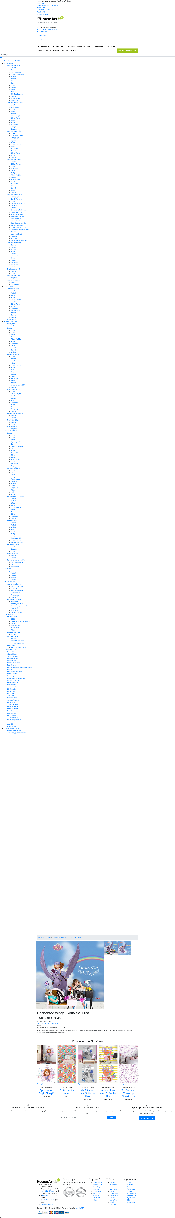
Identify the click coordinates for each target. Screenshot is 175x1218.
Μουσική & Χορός (17, 234)
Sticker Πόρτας (16, 164)
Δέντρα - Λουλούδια (17, 74)
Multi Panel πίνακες (13, 389)
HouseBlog (96, 1187)
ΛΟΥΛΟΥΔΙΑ (15, 628)
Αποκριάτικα (15, 595)
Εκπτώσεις (14, 601)
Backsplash (15, 262)
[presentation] (37, 1075)
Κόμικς (13, 89)
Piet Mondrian (11, 689)
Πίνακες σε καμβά (13, 354)
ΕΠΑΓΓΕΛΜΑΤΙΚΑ (111, 46)
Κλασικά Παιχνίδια (17, 225)
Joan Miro (10, 695)
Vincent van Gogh (13, 656)
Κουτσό (13, 232)
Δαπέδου (14, 260)
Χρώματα (14, 249)
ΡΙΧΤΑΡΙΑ (14, 634)
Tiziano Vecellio (12, 704)
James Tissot (11, 713)
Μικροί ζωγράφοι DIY (18, 385)
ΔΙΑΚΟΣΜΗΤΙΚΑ (9, 614)
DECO (13, 619)
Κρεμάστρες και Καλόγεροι (15, 496)
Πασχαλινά (14, 597)
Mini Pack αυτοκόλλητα (14, 269)
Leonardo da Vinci (13, 658)
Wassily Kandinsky (13, 680)
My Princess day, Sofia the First (87, 1093)
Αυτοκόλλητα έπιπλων (14, 194)
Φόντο (13, 455)
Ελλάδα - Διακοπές (17, 446)
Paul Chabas (11, 715)
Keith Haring (11, 691)
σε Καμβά (14, 326)
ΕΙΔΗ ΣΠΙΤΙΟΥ (12, 617)
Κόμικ (13, 146)
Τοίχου (13, 258)
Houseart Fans (97, 1184)
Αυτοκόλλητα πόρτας (14, 159)
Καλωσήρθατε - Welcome (19, 240)
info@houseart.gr (48, 1204)
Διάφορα (13, 96)
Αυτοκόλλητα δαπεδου (14, 221)
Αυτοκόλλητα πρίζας (13, 275)
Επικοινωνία (97, 1191)
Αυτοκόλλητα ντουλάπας (15, 103)
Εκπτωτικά (14, 588)
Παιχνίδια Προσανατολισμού (20, 229)
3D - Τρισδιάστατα (17, 94)
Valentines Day (16, 593)
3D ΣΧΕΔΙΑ (99, 46)
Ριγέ (12, 492)
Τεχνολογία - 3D (16, 310)
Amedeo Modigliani (13, 700)
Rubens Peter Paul (13, 663)
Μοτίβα (13, 155)
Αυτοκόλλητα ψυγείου (14, 131)
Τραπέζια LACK (16, 218)
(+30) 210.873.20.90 (48, 1191)
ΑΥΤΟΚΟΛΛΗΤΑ (43, 46)
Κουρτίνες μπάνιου (13, 544)
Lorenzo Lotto (11, 726)
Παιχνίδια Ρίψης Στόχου (18, 227)
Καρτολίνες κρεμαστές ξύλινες (20, 606)
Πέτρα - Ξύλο (15, 488)
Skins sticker (15, 284)
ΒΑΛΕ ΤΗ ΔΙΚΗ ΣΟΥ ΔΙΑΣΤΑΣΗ (47, 1023)
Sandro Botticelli (12, 717)
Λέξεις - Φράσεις (12, 571)
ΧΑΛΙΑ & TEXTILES (13, 632)
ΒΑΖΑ (13, 623)
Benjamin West (12, 698)
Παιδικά (13, 68)
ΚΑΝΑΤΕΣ (14, 639)
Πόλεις (13, 85)
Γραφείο (13, 575)
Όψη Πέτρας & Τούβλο (18, 203)
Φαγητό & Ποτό (16, 459)
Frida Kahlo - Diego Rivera (16, 678)
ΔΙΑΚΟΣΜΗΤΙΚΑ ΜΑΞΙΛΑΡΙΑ (20, 621)
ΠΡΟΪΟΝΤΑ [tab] (5, 60)
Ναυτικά (13, 76)
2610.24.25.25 (52, 29)
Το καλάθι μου (131, 1195)
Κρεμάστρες (15, 100)
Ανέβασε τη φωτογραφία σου (16, 733)
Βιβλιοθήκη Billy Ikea (18, 216)
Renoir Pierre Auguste (14, 671)
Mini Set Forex (12, 426)
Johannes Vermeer (13, 722)
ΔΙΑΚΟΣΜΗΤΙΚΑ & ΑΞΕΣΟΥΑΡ (48, 51)
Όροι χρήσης (114, 1195)
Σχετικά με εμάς (97, 1182)
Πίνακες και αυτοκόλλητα (15, 413)
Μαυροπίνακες (15, 98)
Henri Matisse (11, 684)
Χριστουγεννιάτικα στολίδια (16, 560)
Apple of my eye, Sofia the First (108, 1093)
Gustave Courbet (12, 709)
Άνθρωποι (14, 378)
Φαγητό (13, 151)
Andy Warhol (11, 687)
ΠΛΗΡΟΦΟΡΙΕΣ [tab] (17, 60)
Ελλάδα (13, 111)
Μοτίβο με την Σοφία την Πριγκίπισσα (129, 1093)
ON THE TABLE (12, 636)
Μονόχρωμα (15, 107)
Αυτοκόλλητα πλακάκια (14, 256)
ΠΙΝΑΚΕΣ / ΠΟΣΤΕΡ (10, 321)
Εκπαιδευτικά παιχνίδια (18, 223)
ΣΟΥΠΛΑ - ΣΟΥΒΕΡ (17, 641)
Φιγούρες (14, 92)
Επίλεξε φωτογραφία (14, 730)
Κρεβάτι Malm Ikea (17, 214)
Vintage (13, 127)
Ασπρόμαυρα (15, 479)
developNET (80, 1208)
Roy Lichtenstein (12, 682)
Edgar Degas (11, 702)
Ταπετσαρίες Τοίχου (13, 289)
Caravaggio (11, 676)
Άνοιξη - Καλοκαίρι (17, 586)
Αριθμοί (13, 247)
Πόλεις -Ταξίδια (16, 507)
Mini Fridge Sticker (17, 135)
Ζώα (12, 81)
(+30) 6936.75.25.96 (48, 1200)
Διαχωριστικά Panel (13, 468)
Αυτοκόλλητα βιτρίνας (14, 584)
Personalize (15, 566)
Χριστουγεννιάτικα (17, 562)
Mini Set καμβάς (12, 420)
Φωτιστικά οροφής (13, 553)
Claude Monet (11, 654)
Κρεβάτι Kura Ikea (17, 212)
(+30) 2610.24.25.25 (48, 1195)
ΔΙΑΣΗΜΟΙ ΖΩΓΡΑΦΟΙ (69, 51)
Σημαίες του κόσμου (17, 542)
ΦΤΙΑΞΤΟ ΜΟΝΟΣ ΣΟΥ (128, 51)
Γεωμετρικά (14, 481)
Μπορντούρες (11, 319)
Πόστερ (9, 328)
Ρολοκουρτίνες (12, 520)
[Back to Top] (0, 1217)
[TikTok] (87, 835)
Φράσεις (13, 78)
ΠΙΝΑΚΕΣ (70, 46)
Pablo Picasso (12, 674)
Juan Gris (10, 724)
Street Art (14, 380)
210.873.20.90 (41, 29)
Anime (13, 70)
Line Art (13, 105)
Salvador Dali (11, 660)
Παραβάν (10, 433)
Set (12, 564)
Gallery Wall (11, 324)
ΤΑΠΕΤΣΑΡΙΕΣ (58, 46)
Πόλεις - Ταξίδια (16, 116)
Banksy (13, 87)
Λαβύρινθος (15, 236)
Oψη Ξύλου (14, 205)
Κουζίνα (13, 577)
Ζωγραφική (14, 124)
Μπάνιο (13, 579)
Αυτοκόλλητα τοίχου (13, 65)
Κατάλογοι (96, 1189)
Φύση (13, 122)
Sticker (13, 282)
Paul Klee (10, 693)
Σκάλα (13, 267)
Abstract (13, 472)
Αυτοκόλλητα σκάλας (14, 243)
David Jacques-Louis (14, 719)
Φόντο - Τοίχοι (15, 118)
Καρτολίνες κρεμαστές (14, 599)
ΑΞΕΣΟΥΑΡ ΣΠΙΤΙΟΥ (84, 46)
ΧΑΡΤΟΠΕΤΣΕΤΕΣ (17, 643)
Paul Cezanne (12, 665)
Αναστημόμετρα (16, 72)
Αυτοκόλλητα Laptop (14, 280)
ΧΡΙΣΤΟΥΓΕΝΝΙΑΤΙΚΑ (18, 647)
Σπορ (12, 83)
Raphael (10, 669)
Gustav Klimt (11, 652)
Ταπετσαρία (14, 264)
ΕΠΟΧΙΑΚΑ (11, 645)
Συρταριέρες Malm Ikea (18, 210)
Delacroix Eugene (13, 706)
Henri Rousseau (12, 711)
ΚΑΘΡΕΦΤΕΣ (15, 625)
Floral (13, 474)
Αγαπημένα (131, 1198)
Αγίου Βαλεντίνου (16, 612)
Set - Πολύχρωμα (16, 199)
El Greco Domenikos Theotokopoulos (19, 667)
